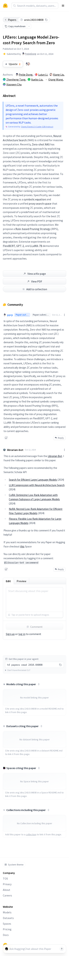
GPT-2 (20, 246)
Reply (61, 437)
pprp (10, 315)
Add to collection (36, 289)
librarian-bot (15, 450)
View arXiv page (36, 273)
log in (21, 634)
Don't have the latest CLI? (18, 670)
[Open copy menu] (29, 26)
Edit (8, 581)
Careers (7, 895)
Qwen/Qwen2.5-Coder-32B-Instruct (37, 126)
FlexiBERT (9, 246)
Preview (21, 581)
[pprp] (26, 64)
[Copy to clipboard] (46, 19)
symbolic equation (35, 199)
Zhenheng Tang (15, 79)
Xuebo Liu (37, 79)
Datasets (8, 918)
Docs (6, 935)
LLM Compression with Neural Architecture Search (37, 485)
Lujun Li (42, 74)
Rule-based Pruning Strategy (32, 229)
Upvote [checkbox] (14, 64)
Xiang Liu (58, 74)
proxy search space (40, 203)
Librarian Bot (55, 456)
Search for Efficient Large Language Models (33, 479)
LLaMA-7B (36, 246)
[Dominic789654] (28, 64)
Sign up (10, 634)
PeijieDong (30, 53)
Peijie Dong (26, 74)
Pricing (7, 929)
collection (31, 834)
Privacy (7, 884)
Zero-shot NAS (41, 144)
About (6, 890)
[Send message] (62, 949)
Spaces (7, 923)
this (22, 546)
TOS (5, 878)
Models (7, 912)
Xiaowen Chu (14, 84)
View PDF (36, 281)
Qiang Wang (55, 79)
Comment (36, 626)
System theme (16, 864)
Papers (12, 19)
